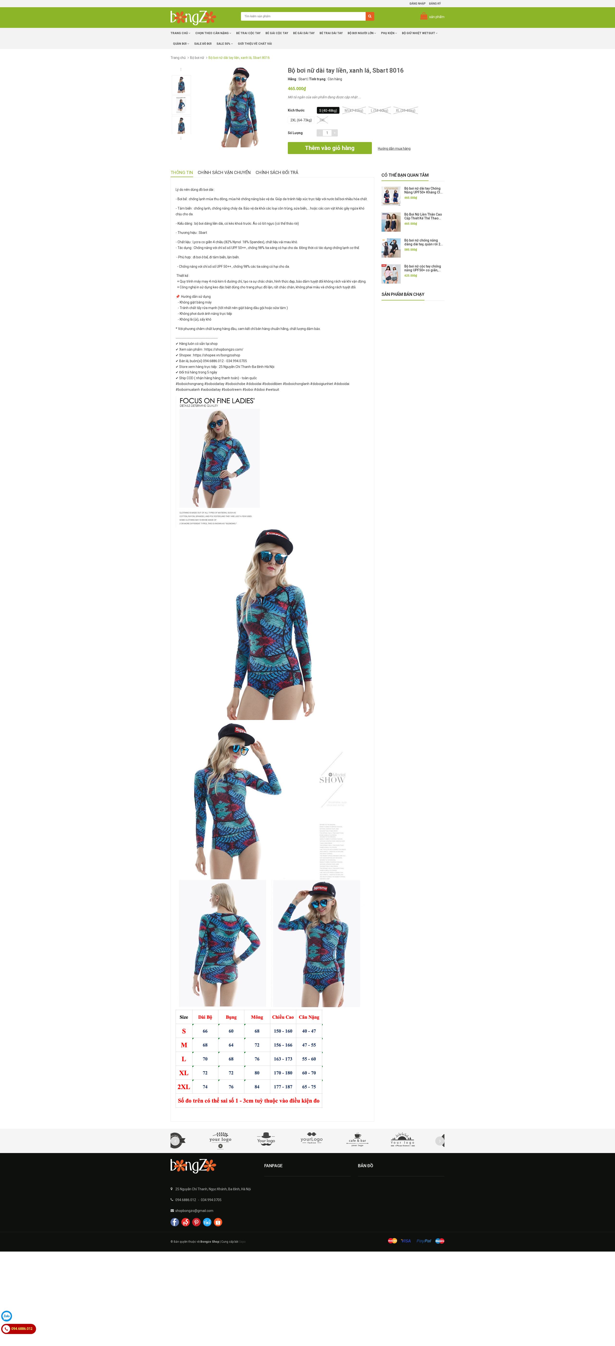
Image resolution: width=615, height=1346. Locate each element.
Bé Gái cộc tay (276, 33)
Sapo (242, 1241)
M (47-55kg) (354, 110)
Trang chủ (180, 33)
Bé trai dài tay (331, 33)
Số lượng (295, 133)
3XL (322, 120)
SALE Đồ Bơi (203, 43)
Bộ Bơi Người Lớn (361, 33)
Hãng (292, 79)
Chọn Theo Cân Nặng (212, 33)
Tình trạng (317, 79)
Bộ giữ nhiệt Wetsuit (419, 33)
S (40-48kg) (328, 110)
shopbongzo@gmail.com (194, 1211)
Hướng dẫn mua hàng (394, 148)
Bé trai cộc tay (248, 33)
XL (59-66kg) (405, 110)
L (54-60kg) (379, 110)
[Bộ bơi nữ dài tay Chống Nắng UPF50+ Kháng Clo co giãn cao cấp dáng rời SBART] (391, 196)
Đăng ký (435, 3)
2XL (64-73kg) (301, 120)
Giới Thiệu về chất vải (255, 43)
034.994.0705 (211, 1200)
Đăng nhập (417, 3)
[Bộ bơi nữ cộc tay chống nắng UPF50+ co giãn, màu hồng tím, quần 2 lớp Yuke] (391, 274)
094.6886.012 (185, 1200)
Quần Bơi (180, 43)
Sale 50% (223, 43)
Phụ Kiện (388, 33)
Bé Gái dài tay (304, 33)
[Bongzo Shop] (214, 1166)
